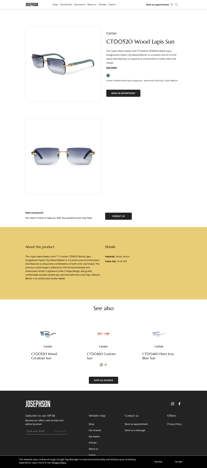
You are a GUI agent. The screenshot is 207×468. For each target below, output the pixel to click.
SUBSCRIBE (60, 431)
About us (91, 4)
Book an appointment (157, 4)
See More (111, 67)
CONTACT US (118, 216)
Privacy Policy (59, 462)
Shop (55, 4)
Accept (178, 461)
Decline (158, 461)
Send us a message (135, 430)
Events (112, 4)
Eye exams (79, 4)
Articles (102, 4)
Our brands (95, 430)
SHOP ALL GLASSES (103, 380)
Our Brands (66, 4)
